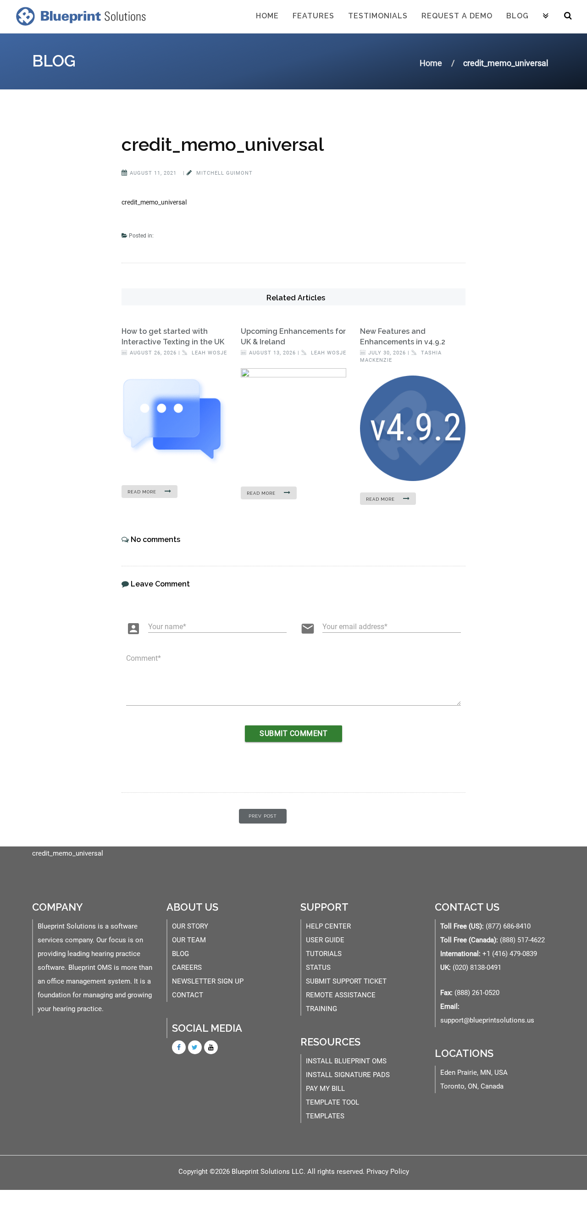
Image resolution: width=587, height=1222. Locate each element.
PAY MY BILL (325, 1088)
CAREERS (187, 967)
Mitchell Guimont (223, 173)
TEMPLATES (325, 1116)
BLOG (180, 954)
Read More (142, 492)
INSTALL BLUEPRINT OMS (346, 1061)
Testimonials (378, 15)
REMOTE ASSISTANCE (341, 995)
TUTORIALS (324, 954)
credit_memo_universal (223, 144)
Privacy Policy (387, 1171)
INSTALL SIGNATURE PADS (348, 1075)
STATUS (318, 967)
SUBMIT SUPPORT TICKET (346, 981)
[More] (546, 16)
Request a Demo (457, 15)
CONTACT (187, 995)
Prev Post (263, 815)
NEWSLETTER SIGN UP (208, 981)
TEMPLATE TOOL (332, 1102)
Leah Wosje (208, 353)
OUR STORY (190, 926)
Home (267, 15)
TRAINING (321, 1009)
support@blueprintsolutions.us (487, 1020)
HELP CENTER (328, 926)
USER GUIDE (325, 940)
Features (313, 15)
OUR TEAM (189, 940)
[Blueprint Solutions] (79, 16)
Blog (517, 15)
